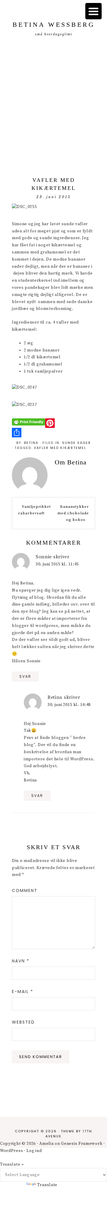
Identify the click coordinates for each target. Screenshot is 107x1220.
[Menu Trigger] (93, 11)
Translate (47, 1185)
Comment (24, 890)
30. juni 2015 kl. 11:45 (57, 564)
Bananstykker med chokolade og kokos (73, 513)
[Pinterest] (53, 423)
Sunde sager (76, 442)
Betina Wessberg (53, 24)
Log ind (34, 1150)
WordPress (11, 1150)
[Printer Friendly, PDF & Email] (28, 422)
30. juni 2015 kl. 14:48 (69, 704)
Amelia (46, 1143)
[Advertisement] (53, 107)
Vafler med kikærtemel (60, 447)
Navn (20, 961)
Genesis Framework (81, 1143)
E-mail (22, 991)
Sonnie (44, 557)
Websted (23, 1022)
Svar (25, 676)
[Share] (53, 432)
